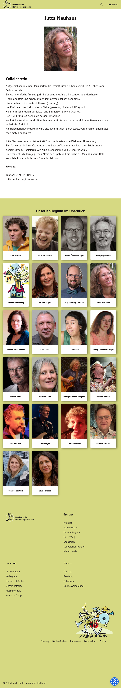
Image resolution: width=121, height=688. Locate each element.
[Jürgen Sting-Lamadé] (74, 281)
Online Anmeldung (73, 586)
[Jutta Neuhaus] (103, 281)
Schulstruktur (70, 527)
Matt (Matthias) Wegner (74, 396)
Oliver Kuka (15, 443)
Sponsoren (69, 541)
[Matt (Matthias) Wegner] (74, 375)
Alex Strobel (15, 255)
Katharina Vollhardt (16, 349)
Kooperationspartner (74, 546)
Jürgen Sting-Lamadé (74, 302)
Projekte (67, 522)
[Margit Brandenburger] (103, 328)
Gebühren (68, 581)
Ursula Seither (74, 443)
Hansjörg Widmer (103, 255)
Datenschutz (90, 641)
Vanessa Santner (15, 491)
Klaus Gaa (44, 349)
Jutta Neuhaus (103, 302)
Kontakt (67, 571)
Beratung (68, 576)
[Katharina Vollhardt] (16, 328)
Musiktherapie (13, 590)
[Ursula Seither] (74, 422)
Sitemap (45, 641)
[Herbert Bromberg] (16, 281)
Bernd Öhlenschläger (74, 255)
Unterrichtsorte (14, 586)
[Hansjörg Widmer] (103, 234)
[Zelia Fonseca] (45, 469)
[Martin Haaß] (16, 375)
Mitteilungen (13, 571)
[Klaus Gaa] (45, 328)
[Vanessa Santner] (16, 469)
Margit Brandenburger (103, 349)
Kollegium (11, 576)
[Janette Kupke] (45, 281)
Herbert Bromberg (16, 302)
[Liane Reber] (74, 328)
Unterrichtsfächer (15, 581)
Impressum (75, 641)
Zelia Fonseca (45, 491)
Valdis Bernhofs (103, 443)
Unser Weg (69, 537)
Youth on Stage (14, 595)
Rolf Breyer (45, 443)
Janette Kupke (45, 302)
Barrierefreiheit (59, 641)
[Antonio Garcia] (45, 234)
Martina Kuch (45, 396)
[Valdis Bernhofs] (103, 422)
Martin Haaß (15, 396)
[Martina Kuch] (45, 375)
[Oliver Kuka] (16, 422)
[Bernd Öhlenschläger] (74, 234)
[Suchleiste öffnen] (102, 4)
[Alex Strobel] (16, 234)
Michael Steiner (103, 396)
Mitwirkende (70, 551)
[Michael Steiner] (103, 375)
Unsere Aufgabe (71, 532)
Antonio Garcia (45, 255)
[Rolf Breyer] (45, 422)
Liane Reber (74, 349)
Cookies (103, 641)
